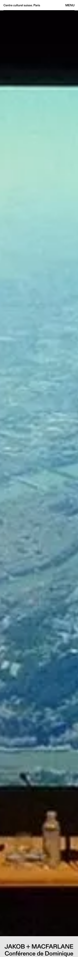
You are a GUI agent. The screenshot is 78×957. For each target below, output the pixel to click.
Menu (70, 5)
